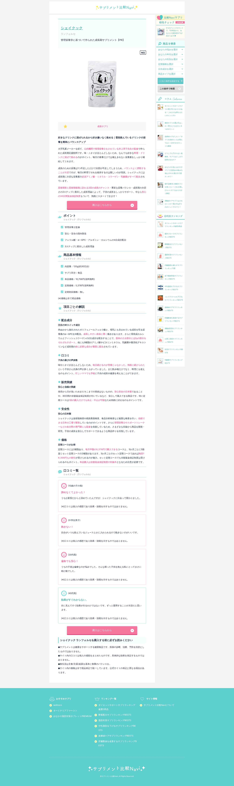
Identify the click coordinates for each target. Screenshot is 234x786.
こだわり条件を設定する (168, 81)
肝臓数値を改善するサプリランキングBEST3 (117, 743)
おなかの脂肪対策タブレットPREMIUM (72, 716)
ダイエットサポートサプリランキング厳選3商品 (116, 707)
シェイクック (72, 28)
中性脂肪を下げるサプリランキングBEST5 (117, 727)
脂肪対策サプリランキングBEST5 (114, 720)
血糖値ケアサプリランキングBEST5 (115, 735)
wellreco (57, 705)
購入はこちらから (102, 204)
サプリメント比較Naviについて (159, 705)
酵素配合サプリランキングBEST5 (114, 714)
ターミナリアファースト (65, 710)
